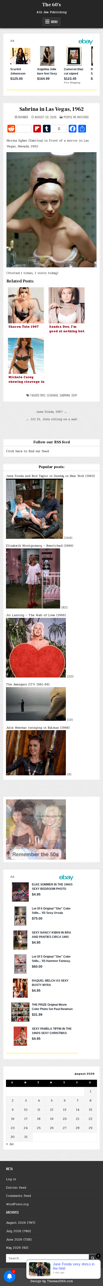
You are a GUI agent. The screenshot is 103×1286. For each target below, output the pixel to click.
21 (77, 1119)
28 (78, 1128)
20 (65, 1119)
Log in (11, 1179)
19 (51, 1119)
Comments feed (18, 1195)
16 (12, 1119)
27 (65, 1128)
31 (26, 1137)
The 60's (51, 5)
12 (51, 1109)
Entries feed (16, 1187)
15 (90, 1109)
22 (90, 1119)
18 (38, 1119)
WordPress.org (17, 1204)
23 (13, 1128)
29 (90, 1128)
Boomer (23, 117)
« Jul (10, 1144)
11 (38, 1109)
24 (26, 1128)
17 (26, 1119)
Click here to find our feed (27, 451)
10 (26, 1109)
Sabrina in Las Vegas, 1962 (51, 109)
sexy (74, 395)
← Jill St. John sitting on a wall (51, 419)
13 (64, 1109)
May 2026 (13, 1247)
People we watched (76, 117)
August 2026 (16, 1222)
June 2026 (14, 1239)
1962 (43, 395)
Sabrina (65, 395)
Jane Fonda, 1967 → (51, 411)
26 (52, 1128)
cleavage (52, 395)
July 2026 (13, 1231)
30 (13, 1137)
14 (78, 1109)
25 (39, 1128)
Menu (54, 21)
